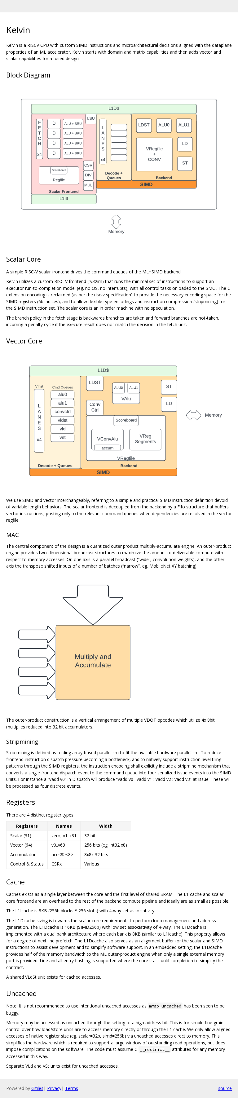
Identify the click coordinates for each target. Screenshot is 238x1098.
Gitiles (37, 1088)
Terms (71, 1088)
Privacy (54, 1088)
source (225, 1088)
